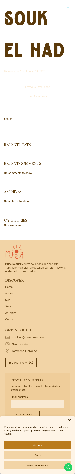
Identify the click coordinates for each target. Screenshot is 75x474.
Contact (10, 319)
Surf (8, 299)
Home (9, 286)
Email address (19, 396)
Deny (37, 455)
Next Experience (37, 96)
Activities (10, 312)
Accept (37, 445)
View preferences (37, 465)
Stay (8, 306)
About (9, 293)
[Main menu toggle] (68, 7)
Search (8, 118)
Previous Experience (37, 87)
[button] (69, 420)
